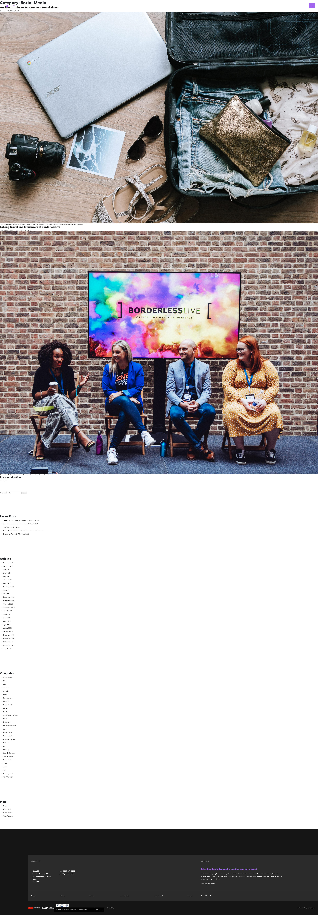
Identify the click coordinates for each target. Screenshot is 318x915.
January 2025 (7, 566)
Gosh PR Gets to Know (10, 715)
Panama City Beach (9, 739)
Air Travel (6, 688)
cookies (66, 909)
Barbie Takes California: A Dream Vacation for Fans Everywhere (24, 531)
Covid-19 (18, 224)
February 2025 (8, 563)
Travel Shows (80, 224)
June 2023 (6, 573)
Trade (5, 763)
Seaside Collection (9, 753)
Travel (53, 475)
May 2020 (6, 621)
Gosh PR (28, 230)
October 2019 (8, 642)
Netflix (58, 224)
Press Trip (6, 749)
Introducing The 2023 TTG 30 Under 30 (16, 534)
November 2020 (8, 600)
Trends (50, 224)
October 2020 (8, 604)
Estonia (5, 708)
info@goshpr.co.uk (66, 874)
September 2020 (8, 607)
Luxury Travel (35, 224)
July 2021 (6, 590)
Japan (5, 729)
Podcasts (6, 743)
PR (40, 224)
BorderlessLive (8, 475)
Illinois (5, 719)
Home (33, 896)
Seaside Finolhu (8, 756)
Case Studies (124, 896)
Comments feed (8, 813)
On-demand (63, 224)
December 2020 (8, 597)
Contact (190, 896)
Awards (5, 691)
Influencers (16, 475)
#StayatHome (8, 224)
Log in (5, 806)
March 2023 (7, 580)
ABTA (5, 684)
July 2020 (6, 614)
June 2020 (6, 618)
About (62, 896)
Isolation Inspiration (26, 224)
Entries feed (7, 809)
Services (92, 896)
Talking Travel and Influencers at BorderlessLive (30, 227)
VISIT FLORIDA (8, 777)
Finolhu (5, 712)
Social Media (44, 224)
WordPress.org (8, 816)
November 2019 (8, 638)
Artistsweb (312, 908)
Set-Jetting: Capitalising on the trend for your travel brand (21, 520)
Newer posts (3, 481)
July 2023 (6, 569)
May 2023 (6, 576)
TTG (4, 770)
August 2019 (7, 649)
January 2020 (8, 631)
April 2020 (6, 625)
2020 (14, 224)
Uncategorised (8, 774)
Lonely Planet (7, 732)
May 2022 (6, 583)
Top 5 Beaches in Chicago (11, 527)
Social (68, 224)
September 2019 (8, 645)
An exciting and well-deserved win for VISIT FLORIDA (20, 524)
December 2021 (8, 587)
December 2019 (8, 635)
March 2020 (7, 628)
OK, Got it (99, 910)
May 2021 (6, 594)
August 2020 (7, 611)
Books (5, 694)
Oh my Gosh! (158, 896)
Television (73, 224)
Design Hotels (7, 705)
